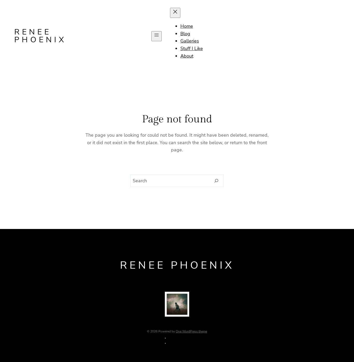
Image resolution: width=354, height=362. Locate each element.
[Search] (216, 181)
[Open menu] (156, 36)
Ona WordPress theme (191, 331)
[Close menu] (175, 13)
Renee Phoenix (40, 36)
